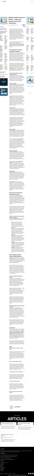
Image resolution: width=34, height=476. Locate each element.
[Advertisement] (17, 9)
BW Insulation (12, 341)
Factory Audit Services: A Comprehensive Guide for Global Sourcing (28, 58)
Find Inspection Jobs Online (3, 74)
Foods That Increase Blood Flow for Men (7, 423)
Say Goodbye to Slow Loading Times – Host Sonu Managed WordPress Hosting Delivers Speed (6, 39)
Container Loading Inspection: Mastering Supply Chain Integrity (27, 68)
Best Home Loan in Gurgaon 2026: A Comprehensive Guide (8, 456)
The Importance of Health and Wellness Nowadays (7, 459)
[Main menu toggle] (1, 1)
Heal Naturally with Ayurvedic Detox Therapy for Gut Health (1, 38)
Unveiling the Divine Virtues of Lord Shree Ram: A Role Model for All (1, 67)
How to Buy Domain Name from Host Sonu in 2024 (6, 47)
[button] (30, 1)
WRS (4, 1)
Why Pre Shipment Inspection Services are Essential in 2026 (32, 68)
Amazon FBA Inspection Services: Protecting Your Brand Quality (32, 58)
